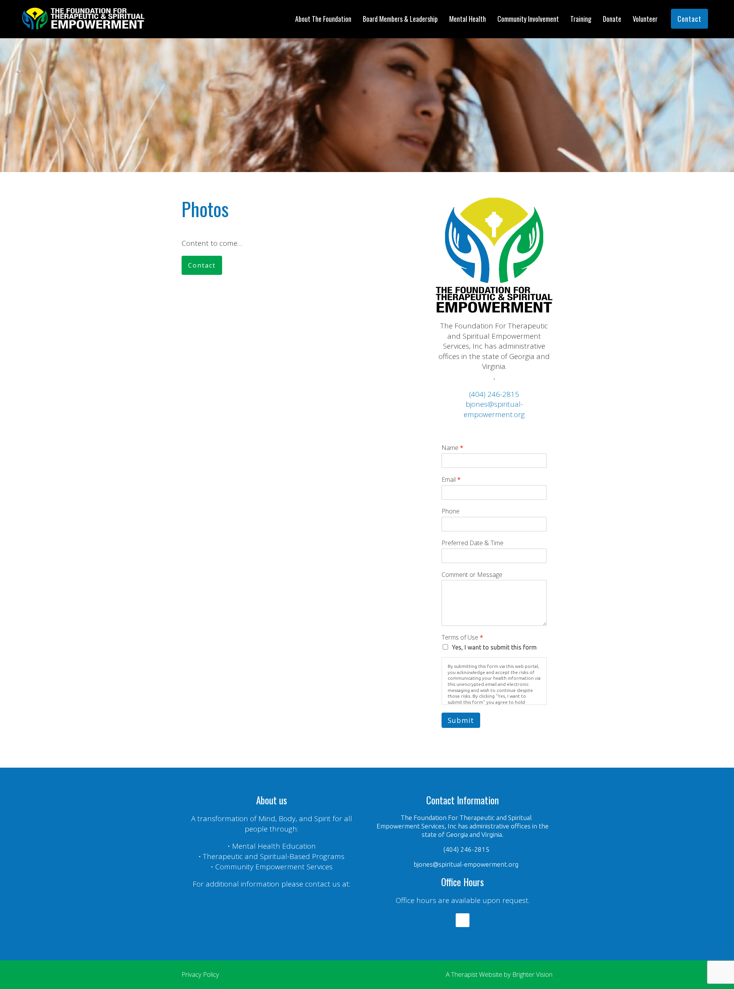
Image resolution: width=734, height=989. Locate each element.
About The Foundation (323, 19)
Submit (461, 720)
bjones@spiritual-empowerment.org (494, 409)
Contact (689, 19)
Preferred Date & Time (472, 543)
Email (451, 480)
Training (580, 19)
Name (452, 448)
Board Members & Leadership (400, 19)
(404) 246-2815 (494, 394)
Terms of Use (462, 637)
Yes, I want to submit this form (494, 647)
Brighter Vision (532, 974)
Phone (451, 511)
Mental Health (467, 19)
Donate (612, 19)
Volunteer (645, 19)
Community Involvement (528, 19)
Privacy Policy (200, 974)
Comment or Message (472, 575)
